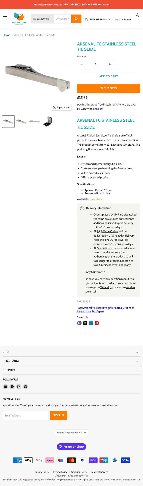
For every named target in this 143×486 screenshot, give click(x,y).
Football (118, 307)
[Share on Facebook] (79, 323)
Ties (88, 311)
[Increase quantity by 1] (109, 64)
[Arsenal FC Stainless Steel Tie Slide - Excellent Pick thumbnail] (8, 122)
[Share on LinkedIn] (91, 323)
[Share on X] (85, 323)
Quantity (82, 56)
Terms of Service (99, 471)
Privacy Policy (42, 471)
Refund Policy (60, 471)
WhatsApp (106, 287)
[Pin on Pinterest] (97, 323)
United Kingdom (69, 432)
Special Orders (106, 248)
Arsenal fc (89, 307)
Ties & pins (98, 311)
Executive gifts (104, 307)
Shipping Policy (79, 471)
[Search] (76, 19)
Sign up (58, 415)
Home (6, 35)
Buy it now (108, 88)
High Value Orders (107, 231)
